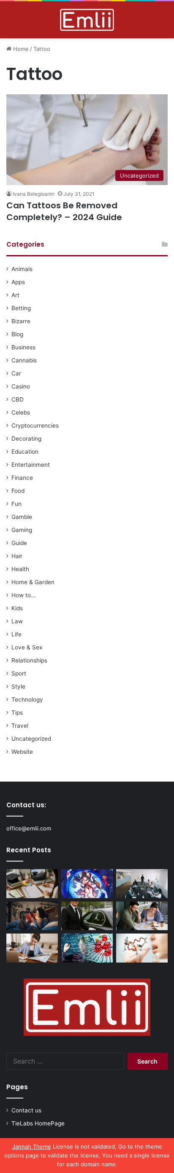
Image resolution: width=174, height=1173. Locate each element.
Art (15, 295)
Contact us (26, 1110)
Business (23, 347)
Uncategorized (31, 738)
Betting (21, 308)
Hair (16, 556)
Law (17, 621)
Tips (17, 712)
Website (22, 751)
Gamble (21, 516)
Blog (17, 334)
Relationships (29, 660)
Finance (22, 477)
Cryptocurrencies (35, 425)
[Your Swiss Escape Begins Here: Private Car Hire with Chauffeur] (87, 916)
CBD (17, 399)
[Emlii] (87, 19)
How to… (23, 595)
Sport (18, 673)
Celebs (20, 412)
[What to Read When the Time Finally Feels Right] (32, 916)
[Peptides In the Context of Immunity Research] (142, 948)
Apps (18, 282)
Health (20, 569)
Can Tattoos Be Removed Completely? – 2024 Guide (64, 211)
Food (17, 490)
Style (18, 686)
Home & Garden (32, 582)
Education (24, 451)
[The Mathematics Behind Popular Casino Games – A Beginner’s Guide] (87, 948)
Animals (22, 269)
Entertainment (30, 464)
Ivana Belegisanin (33, 194)
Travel (19, 725)
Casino (20, 386)
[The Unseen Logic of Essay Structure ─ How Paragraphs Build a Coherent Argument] (142, 916)
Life (16, 634)
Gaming (21, 530)
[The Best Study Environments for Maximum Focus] (32, 948)
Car (16, 373)
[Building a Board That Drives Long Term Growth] (142, 883)
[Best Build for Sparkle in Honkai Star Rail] (87, 883)
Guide (19, 543)
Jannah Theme (31, 1146)
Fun (16, 503)
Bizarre (20, 321)
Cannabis (24, 360)
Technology (27, 699)
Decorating (26, 438)
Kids (17, 608)
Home (20, 48)
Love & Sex (26, 647)
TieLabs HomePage (38, 1123)
